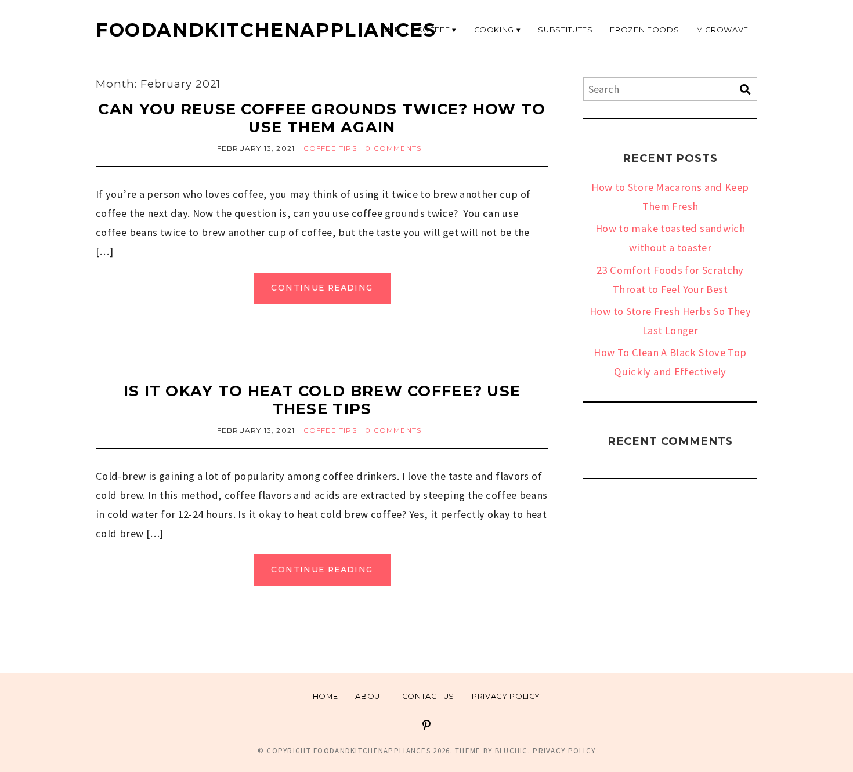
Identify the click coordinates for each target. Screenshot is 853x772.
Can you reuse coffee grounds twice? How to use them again (321, 118)
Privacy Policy (506, 696)
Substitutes (565, 29)
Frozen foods (644, 29)
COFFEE (433, 29)
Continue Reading (322, 287)
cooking (494, 29)
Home (325, 696)
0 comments (393, 148)
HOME (387, 29)
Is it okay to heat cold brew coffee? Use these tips (322, 400)
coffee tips (330, 148)
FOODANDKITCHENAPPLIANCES (266, 30)
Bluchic (511, 751)
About (369, 696)
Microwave (722, 29)
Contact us (428, 696)
